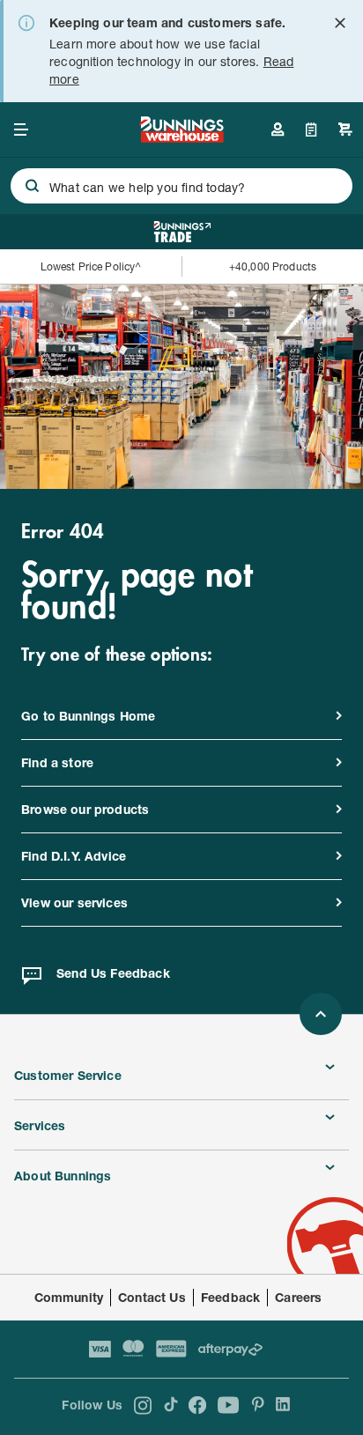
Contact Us (152, 1297)
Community (69, 1297)
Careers (298, 1297)
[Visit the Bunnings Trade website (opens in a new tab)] (182, 231)
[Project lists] (311, 129)
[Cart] (345, 129)
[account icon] (277, 129)
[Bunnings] (181, 137)
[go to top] (321, 1014)
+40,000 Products (272, 266)
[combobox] (181, 185)
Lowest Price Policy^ (91, 266)
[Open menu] (21, 129)
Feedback (230, 1297)
